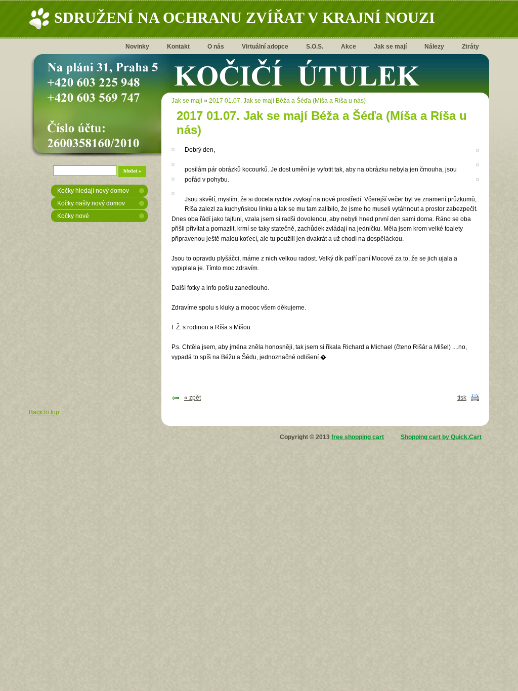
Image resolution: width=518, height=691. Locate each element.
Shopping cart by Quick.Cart (441, 437)
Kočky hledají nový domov (93, 190)
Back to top (44, 412)
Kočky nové (73, 216)
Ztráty (470, 46)
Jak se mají (390, 46)
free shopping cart (357, 437)
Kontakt (178, 46)
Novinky (137, 46)
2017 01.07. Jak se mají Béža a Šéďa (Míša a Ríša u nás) (287, 100)
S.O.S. (314, 46)
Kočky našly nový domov (91, 203)
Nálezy (434, 46)
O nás (215, 46)
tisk (461, 397)
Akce (348, 46)
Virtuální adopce (265, 46)
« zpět (192, 397)
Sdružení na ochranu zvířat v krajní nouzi (244, 17)
